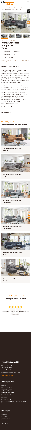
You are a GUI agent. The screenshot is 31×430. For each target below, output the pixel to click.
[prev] (2, 22)
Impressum (4, 416)
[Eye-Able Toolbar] (28, 11)
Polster (10, 7)
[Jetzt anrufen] (29, 215)
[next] (28, 22)
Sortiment (5, 7)
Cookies (3, 420)
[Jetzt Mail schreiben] (29, 218)
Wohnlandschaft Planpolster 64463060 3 (11, 9)
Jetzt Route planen (7, 375)
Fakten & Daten (5, 418)
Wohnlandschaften (18, 7)
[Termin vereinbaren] (29, 212)
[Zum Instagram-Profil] (2, 423)
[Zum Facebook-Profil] (5, 423)
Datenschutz (4, 414)
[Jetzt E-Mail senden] (7, 423)
